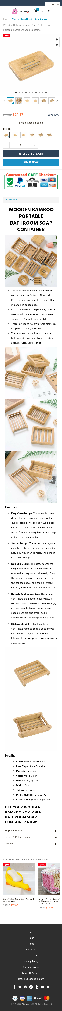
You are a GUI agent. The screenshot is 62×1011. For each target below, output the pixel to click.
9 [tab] (42, 92)
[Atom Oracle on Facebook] (14, 988)
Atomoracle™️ (28, 1004)
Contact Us (31, 955)
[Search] (42, 11)
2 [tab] (19, 92)
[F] (41, 135)
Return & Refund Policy (17, 837)
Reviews (9, 843)
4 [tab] (26, 92)
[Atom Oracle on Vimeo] (47, 988)
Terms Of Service (31, 973)
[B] (15, 135)
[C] (23, 135)
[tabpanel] (31, 65)
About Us (31, 950)
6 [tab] (32, 92)
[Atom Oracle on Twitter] (20, 988)
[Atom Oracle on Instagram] (31, 988)
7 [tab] (36, 92)
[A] (6, 135)
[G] (49, 135)
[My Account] (48, 11)
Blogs (31, 938)
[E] (32, 135)
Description (11, 200)
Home (31, 944)
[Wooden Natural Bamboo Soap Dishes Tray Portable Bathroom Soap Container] (31, 65)
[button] (4, 101)
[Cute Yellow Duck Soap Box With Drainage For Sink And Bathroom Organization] (19, 879)
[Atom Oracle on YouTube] (42, 988)
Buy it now (31, 162)
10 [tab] (46, 92)
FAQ (31, 932)
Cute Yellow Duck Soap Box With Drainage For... (18, 900)
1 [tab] (16, 92)
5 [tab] (29, 92)
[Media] (57, 44)
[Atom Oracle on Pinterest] (25, 988)
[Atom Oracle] (21, 11)
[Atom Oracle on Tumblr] (36, 988)
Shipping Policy (13, 831)
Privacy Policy (31, 961)
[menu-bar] (8, 11)
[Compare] (57, 39)
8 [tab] (39, 92)
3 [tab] (22, 92)
